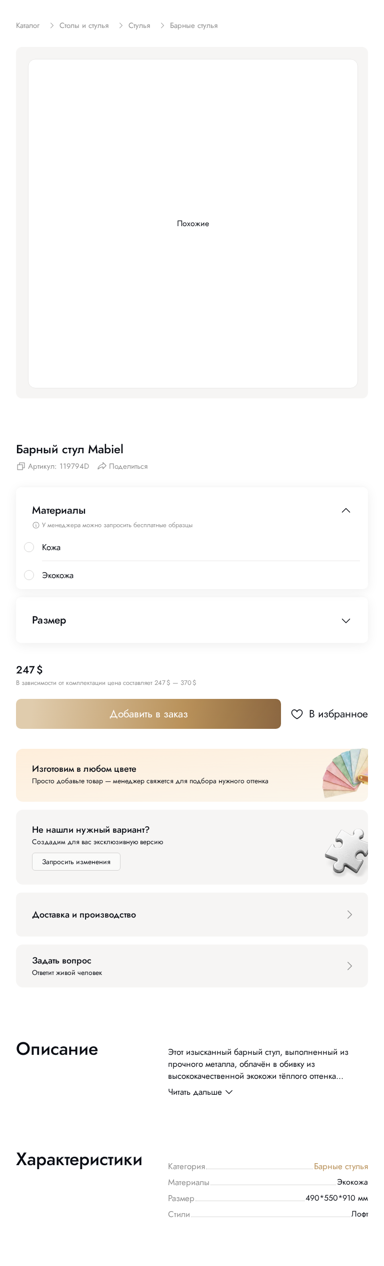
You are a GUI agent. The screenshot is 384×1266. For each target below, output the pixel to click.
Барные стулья (341, 1166)
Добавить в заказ (149, 713)
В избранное (338, 713)
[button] (192, 915)
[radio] (29, 547)
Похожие (193, 223)
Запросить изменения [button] (76, 862)
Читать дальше (195, 1092)
